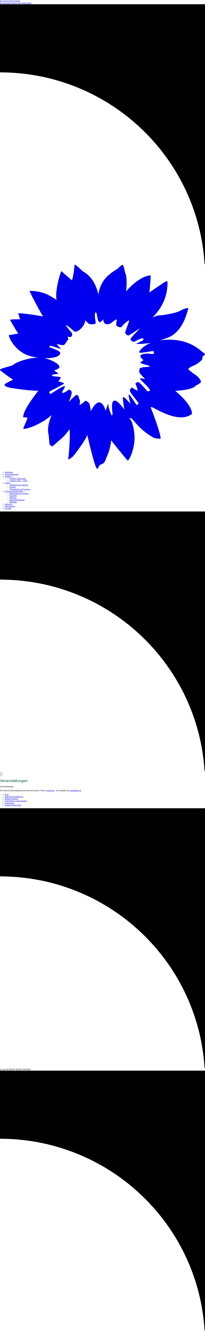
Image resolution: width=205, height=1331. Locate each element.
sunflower (50, 791)
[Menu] (1, 774)
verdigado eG (75, 791)
